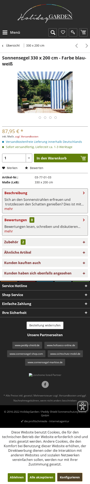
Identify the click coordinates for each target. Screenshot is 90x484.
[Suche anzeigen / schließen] (52, 32)
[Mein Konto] (73, 32)
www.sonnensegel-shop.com (26, 354)
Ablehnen (17, 477)
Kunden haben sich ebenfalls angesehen (38, 273)
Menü (15, 32)
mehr (8, 208)
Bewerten (36, 168)
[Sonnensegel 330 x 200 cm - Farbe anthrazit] (86, 46)
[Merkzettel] (63, 32)
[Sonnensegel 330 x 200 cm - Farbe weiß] (77, 46)
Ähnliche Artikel (17, 252)
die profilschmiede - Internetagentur (46, 421)
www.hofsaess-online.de (61, 345)
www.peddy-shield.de (27, 345)
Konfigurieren (70, 477)
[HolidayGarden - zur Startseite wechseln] (45, 13)
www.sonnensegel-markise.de (45, 362)
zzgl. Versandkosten (26, 136)
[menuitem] (11, 32)
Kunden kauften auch (22, 263)
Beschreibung (15, 193)
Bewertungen (15, 220)
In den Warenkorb (52, 158)
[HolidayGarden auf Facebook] (45, 385)
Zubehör (14, 242)
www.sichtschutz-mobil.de (65, 354)
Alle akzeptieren (41, 477)
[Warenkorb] (83, 32)
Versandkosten (67, 395)
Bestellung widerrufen (45, 325)
